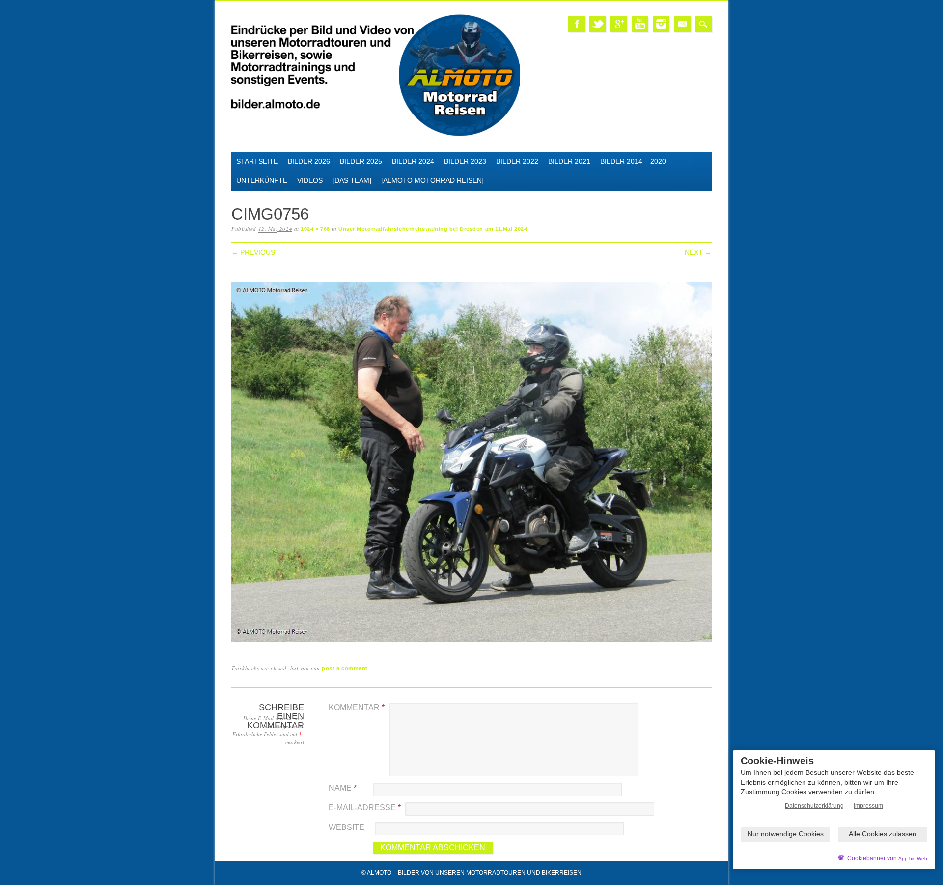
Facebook (576, 24)
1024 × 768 (315, 229)
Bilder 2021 (569, 161)
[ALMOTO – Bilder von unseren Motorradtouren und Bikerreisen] (375, 134)
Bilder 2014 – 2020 (633, 161)
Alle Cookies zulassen (882, 834)
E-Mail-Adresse (365, 807)
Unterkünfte (261, 180)
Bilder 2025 (361, 161)
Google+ (618, 24)
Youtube (640, 24)
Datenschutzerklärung (814, 805)
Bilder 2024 (413, 161)
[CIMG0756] (471, 642)
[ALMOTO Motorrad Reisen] (432, 180)
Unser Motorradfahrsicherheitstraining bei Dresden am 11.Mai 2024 (432, 229)
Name (343, 788)
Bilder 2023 (465, 161)
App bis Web (912, 858)
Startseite (257, 161)
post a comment (345, 668)
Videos (310, 180)
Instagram (661, 24)
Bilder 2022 (517, 161)
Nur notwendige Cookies (786, 834)
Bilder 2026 (309, 161)
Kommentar (357, 707)
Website (346, 827)
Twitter (597, 24)
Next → (698, 252)
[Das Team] (352, 180)
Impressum (868, 805)
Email (682, 24)
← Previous (253, 252)
